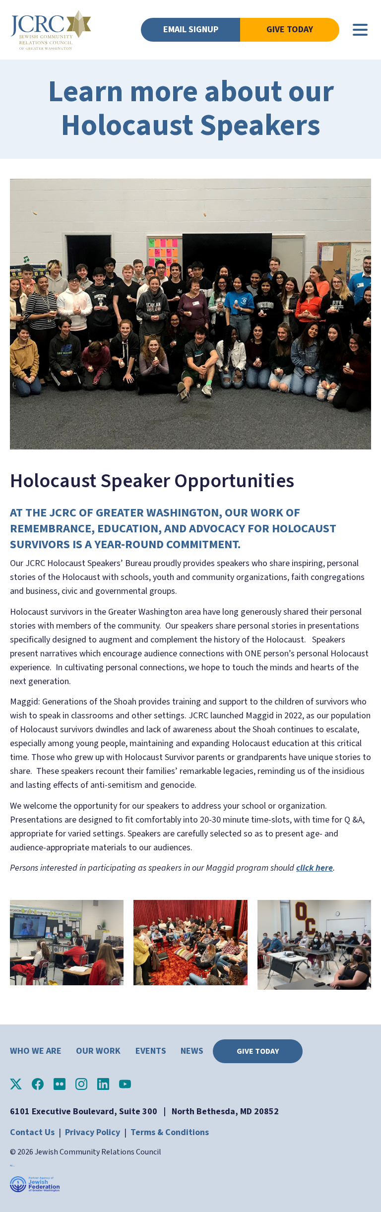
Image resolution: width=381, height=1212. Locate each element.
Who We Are (36, 1051)
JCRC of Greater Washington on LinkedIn (103, 1084)
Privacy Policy (92, 1132)
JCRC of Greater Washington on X (16, 1084)
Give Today (289, 29)
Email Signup (190, 29)
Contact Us (32, 1132)
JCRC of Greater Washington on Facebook (38, 1084)
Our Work (98, 1051)
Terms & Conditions (169, 1132)
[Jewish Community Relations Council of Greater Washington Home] (51, 30)
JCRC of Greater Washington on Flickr (59, 1084)
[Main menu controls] (360, 30)
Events (150, 1051)
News (192, 1051)
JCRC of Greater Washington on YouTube (125, 1084)
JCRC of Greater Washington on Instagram (81, 1084)
